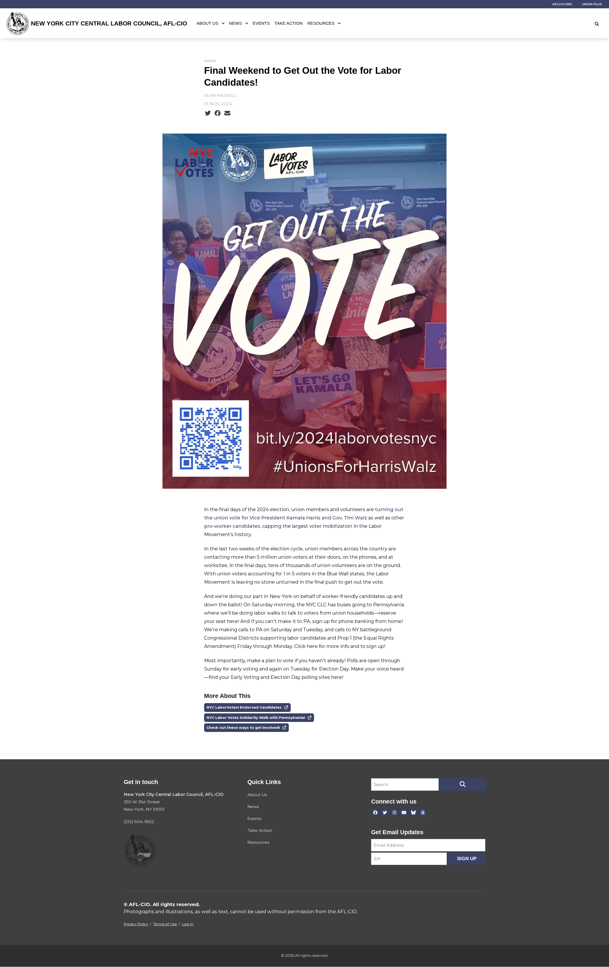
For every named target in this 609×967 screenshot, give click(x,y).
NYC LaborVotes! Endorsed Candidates (244, 707)
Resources (320, 23)
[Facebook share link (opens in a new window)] (217, 113)
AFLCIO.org (562, 4)
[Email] (227, 113)
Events (261, 23)
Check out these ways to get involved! (243, 727)
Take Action (289, 23)
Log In (187, 924)
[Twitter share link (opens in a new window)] (207, 113)
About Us (207, 23)
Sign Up (466, 858)
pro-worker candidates (232, 526)
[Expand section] (223, 23)
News (235, 23)
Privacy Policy (136, 924)
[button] (462, 784)
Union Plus (592, 4)
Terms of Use (165, 924)
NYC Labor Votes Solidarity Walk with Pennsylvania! (255, 717)
